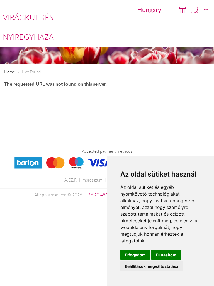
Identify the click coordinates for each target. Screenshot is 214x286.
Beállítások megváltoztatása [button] (151, 266)
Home (9, 72)
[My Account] (206, 10)
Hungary (149, 10)
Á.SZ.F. (70, 180)
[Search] (194, 10)
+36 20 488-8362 (103, 194)
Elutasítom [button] (166, 254)
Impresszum (92, 180)
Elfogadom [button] (135, 254)
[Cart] (182, 10)
